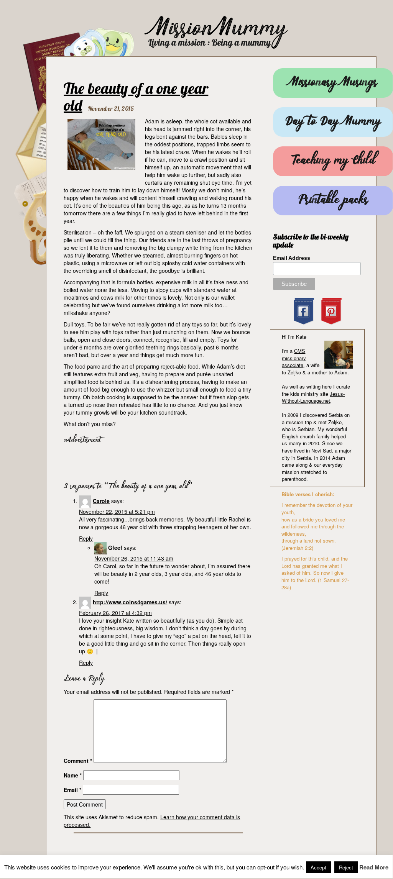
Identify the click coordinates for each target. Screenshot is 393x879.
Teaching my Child (333, 161)
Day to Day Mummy (333, 122)
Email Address (291, 258)
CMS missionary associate (294, 358)
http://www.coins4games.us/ (130, 602)
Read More (373, 867)
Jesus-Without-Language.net (313, 397)
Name (73, 775)
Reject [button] (346, 867)
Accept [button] (318, 867)
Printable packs (333, 200)
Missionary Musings (333, 83)
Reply (86, 538)
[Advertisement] (153, 460)
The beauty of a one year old (136, 97)
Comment (78, 760)
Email (72, 790)
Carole (101, 501)
